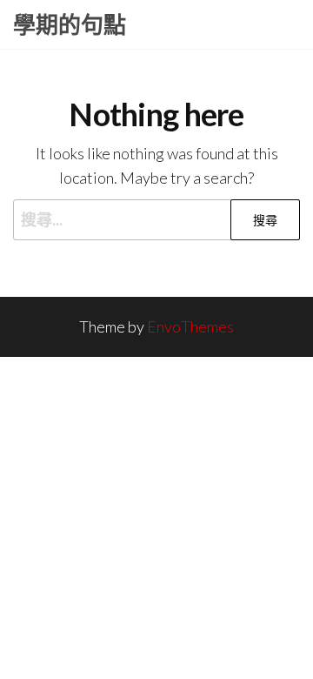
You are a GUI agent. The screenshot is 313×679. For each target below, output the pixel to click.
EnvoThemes (190, 326)
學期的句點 (69, 24)
